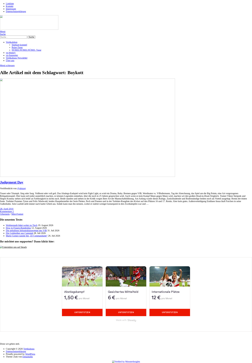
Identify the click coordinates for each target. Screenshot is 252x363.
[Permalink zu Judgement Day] (87, 176)
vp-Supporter (12, 55)
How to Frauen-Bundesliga (18, 228)
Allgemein (5, 214)
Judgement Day (11, 182)
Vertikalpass (28, 349)
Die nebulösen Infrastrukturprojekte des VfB (26, 230)
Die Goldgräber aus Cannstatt (19, 233)
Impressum (11, 9)
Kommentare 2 (7, 211)
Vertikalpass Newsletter (16, 58)
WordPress (30, 354)
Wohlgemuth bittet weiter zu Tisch (21, 225)
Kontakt (9, 6)
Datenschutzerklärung (16, 11)
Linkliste (10, 3)
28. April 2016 (6, 209)
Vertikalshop (11, 42)
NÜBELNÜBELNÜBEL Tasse (26, 50)
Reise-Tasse (17, 47)
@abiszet (21, 188)
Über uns (10, 60)
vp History (11, 52)
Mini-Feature (17, 214)
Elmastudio (27, 356)
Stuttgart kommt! (19, 45)
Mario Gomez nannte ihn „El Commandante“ (27, 236)
